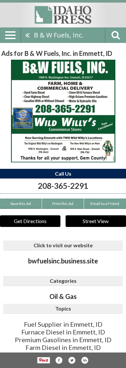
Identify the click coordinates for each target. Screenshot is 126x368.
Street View (96, 221)
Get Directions (30, 221)
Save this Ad (20, 203)
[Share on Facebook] (59, 360)
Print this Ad (62, 203)
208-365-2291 (63, 185)
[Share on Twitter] (72, 360)
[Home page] (63, 14)
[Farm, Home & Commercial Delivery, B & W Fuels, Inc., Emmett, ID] (63, 111)
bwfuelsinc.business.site (63, 261)
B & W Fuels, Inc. (58, 35)
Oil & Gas (63, 296)
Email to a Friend (104, 203)
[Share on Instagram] (84, 360)
